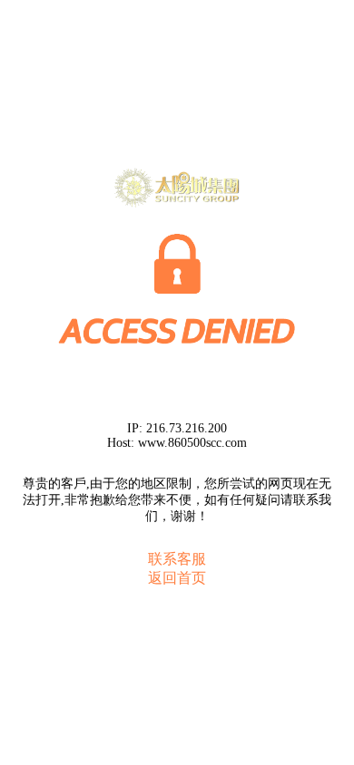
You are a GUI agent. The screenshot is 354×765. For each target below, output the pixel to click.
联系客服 (177, 558)
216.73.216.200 (186, 428)
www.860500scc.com (192, 443)
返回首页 (177, 578)
